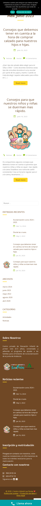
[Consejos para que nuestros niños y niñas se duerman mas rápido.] (20, 136)
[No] (38, 8)
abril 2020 (6, 301)
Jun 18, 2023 (20, 270)
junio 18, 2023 (22, 116)
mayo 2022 (7, 294)
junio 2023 (7, 290)
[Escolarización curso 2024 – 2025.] (7, 223)
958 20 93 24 (11, 473)
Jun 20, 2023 (20, 255)
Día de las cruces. (19, 232)
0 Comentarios (31, 58)
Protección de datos (28, 493)
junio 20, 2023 (22, 50)
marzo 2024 (7, 287)
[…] (6, 78)
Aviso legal (21, 495)
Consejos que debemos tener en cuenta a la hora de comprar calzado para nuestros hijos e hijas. (20, 37)
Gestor (19, 58)
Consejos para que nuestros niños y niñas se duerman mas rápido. (20, 105)
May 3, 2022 (20, 236)
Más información (23, 9)
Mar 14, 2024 (21, 226)
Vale (12, 12)
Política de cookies (11, 493)
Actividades (7, 317)
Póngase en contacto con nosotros (16, 453)
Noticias (9, 58)
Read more (20, 83)
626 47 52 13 (11, 476)
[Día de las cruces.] (7, 235)
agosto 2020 (7, 297)
